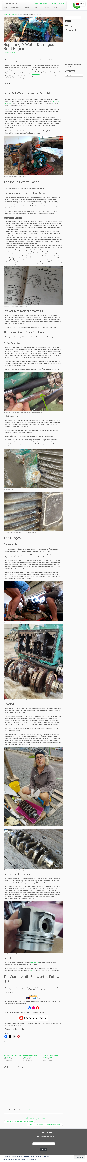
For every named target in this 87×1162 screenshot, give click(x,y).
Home (5, 7)
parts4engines (34, 963)
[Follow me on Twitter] (7, 3)
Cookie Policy (34, 1159)
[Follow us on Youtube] (16, 3)
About (55, 7)
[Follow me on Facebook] (10, 3)
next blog (32, 970)
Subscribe (43, 1149)
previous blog (36, 74)
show (13, 84)
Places (26, 7)
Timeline (46, 7)
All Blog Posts (15, 7)
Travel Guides (36, 7)
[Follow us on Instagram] (13, 3)
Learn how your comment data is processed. (42, 1110)
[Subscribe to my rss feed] (5, 3)
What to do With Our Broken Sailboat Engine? (19, 1121)
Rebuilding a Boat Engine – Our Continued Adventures (44, 1125)
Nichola (13, 52)
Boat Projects (12, 14)
